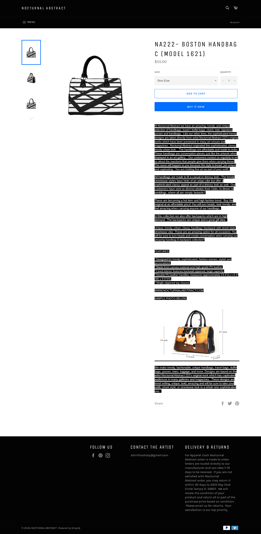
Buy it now (196, 106)
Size (157, 72)
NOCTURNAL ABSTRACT (44, 8)
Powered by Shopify (69, 528)
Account (234, 22)
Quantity (225, 72)
